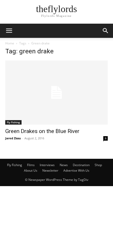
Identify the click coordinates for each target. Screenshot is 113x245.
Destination (81, 165)
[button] (9, 31)
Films (31, 165)
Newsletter (50, 170)
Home (9, 43)
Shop (98, 165)
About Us (30, 170)
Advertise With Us (76, 170)
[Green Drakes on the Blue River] (56, 92)
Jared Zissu (13, 138)
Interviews (47, 165)
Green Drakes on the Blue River (42, 131)
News (64, 165)
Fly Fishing (13, 122)
